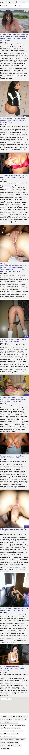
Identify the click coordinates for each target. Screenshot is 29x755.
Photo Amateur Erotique (6, 731)
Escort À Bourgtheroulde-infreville (9, 734)
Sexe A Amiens (14, 742)
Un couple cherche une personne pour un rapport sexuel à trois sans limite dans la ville (13, 120)
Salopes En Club (4, 742)
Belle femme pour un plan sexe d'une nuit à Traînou (13, 530)
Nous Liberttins (18, 731)
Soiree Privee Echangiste (19, 719)
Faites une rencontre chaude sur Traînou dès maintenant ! (12, 457)
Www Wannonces (15, 728)
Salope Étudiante (4, 748)
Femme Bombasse (20, 739)
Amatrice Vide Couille (6, 719)
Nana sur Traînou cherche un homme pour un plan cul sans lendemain (14, 609)
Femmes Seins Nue (16, 745)
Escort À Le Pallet (5, 745)
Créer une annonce (22, 2)
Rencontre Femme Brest (6, 725)
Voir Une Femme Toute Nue (7, 716)
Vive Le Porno (5, 2)
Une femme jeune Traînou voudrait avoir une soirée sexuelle (13, 340)
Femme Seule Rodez (21, 716)
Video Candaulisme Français (7, 736)
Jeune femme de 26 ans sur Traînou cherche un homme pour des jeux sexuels (13, 177)
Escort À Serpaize (5, 728)
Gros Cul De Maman (19, 725)
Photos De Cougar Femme (7, 739)
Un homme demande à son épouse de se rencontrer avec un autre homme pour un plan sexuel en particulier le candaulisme (14, 37)
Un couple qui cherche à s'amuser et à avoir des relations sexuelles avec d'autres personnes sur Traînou (13, 399)
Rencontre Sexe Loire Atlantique (8, 722)
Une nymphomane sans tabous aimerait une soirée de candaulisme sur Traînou (13, 668)
